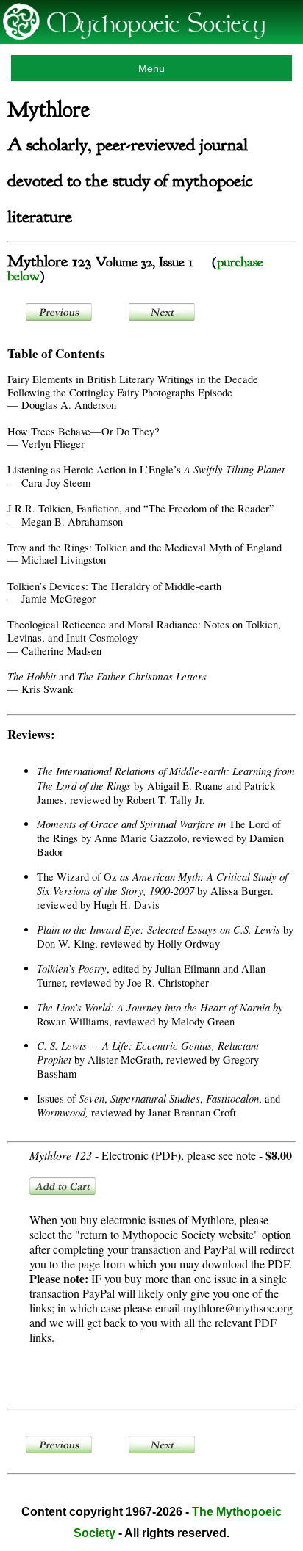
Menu (151, 68)
